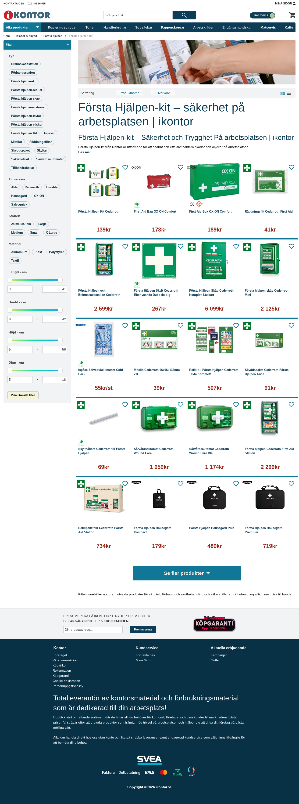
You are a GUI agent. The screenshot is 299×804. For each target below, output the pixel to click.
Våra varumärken (65, 660)
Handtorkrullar (114, 27)
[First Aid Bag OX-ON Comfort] (159, 181)
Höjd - (16, 332)
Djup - (16, 362)
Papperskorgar (172, 27)
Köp (146, 194)
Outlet (215, 660)
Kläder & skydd (26, 36)
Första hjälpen (52, 36)
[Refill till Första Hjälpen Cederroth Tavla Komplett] (214, 340)
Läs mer (104, 194)
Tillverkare (17, 179)
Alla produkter (17, 27)
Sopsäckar (143, 27)
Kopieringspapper (62, 27)
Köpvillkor (60, 665)
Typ (11, 56)
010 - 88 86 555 (37, 3)
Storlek (14, 216)
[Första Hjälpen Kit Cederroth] (103, 181)
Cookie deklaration (66, 681)
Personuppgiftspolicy (68, 686)
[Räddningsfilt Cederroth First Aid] (270, 181)
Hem (7, 36)
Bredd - (17, 302)
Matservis (268, 27)
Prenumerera (143, 629)
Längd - (18, 272)
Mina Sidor (284, 3)
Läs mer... (85, 152)
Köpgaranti (61, 675)
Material (15, 244)
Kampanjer (219, 655)
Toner (90, 27)
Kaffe (289, 27)
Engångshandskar (237, 27)
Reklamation (62, 670)
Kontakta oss (14, 3)
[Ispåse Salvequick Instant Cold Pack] (103, 340)
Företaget (60, 655)
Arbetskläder (203, 27)
